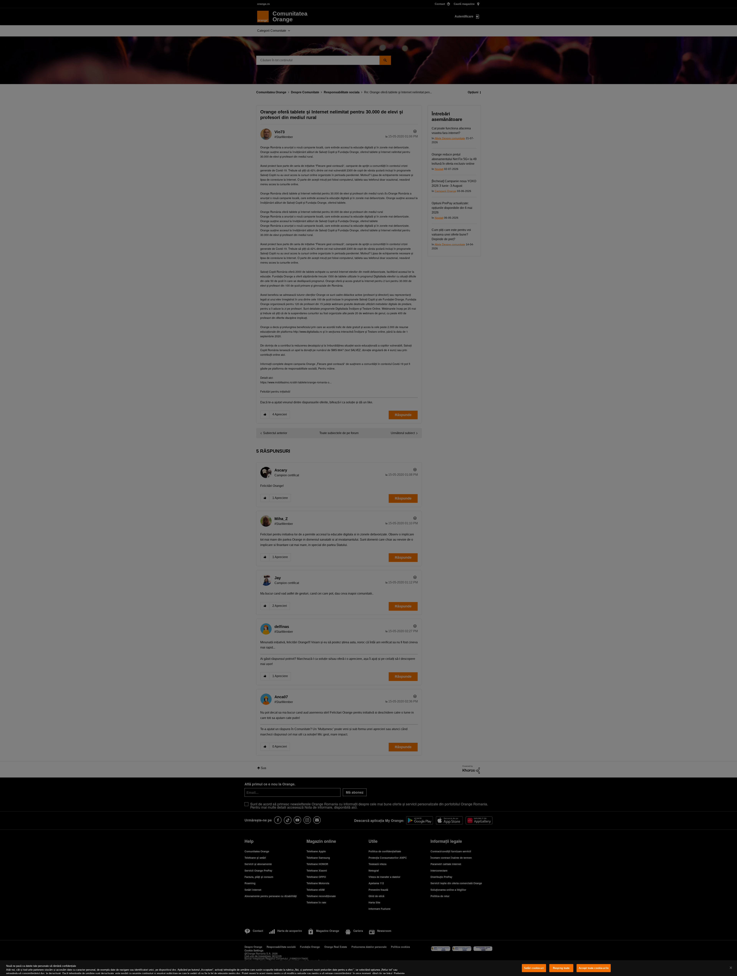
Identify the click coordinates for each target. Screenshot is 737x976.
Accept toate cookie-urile (594, 968)
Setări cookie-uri (534, 968)
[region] (368, 968)
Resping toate (561, 968)
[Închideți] (731, 968)
